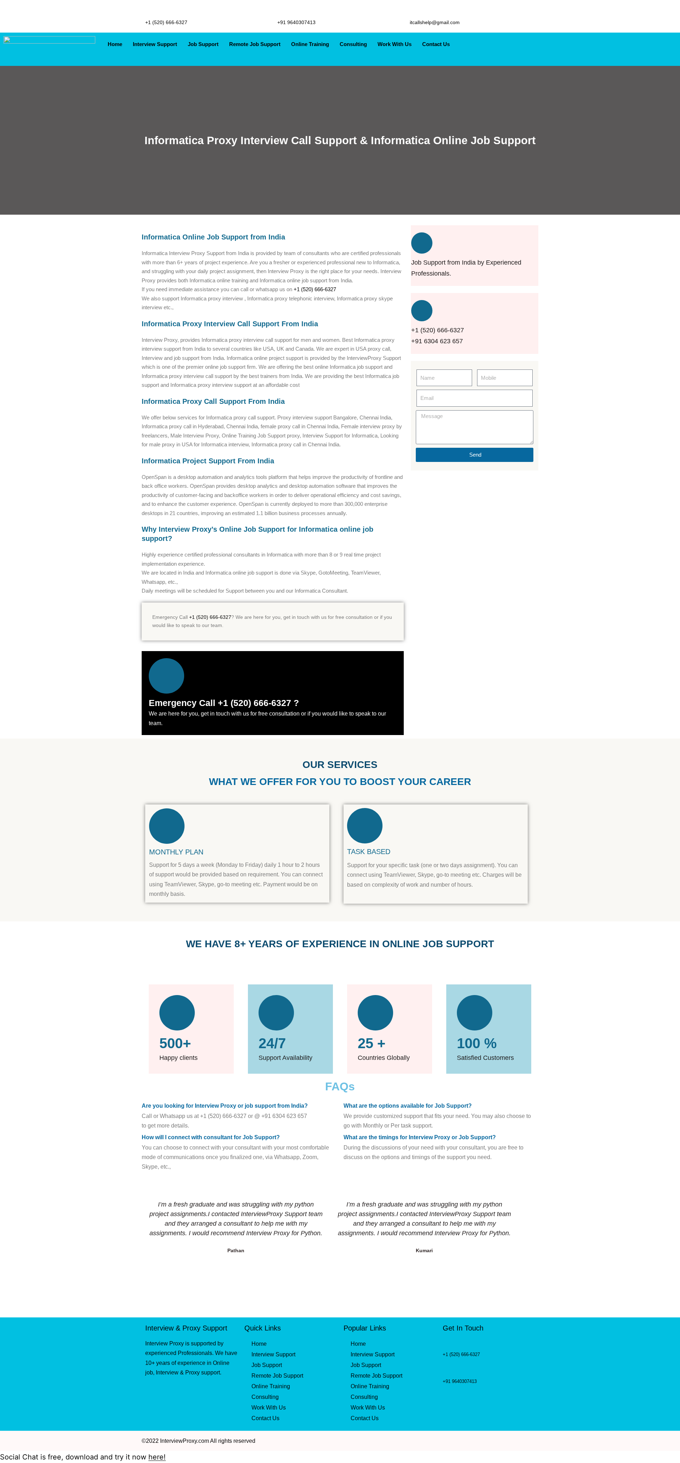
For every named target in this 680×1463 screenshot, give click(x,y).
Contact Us (436, 44)
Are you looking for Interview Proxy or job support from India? (225, 1106)
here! (157, 1457)
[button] (239, 1105)
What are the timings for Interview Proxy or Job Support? (420, 1137)
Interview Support (155, 44)
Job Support (203, 44)
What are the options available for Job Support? (408, 1106)
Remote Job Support (254, 44)
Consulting (353, 44)
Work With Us (395, 44)
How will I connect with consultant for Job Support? (211, 1137)
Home (115, 44)
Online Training (310, 44)
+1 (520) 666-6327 (315, 289)
